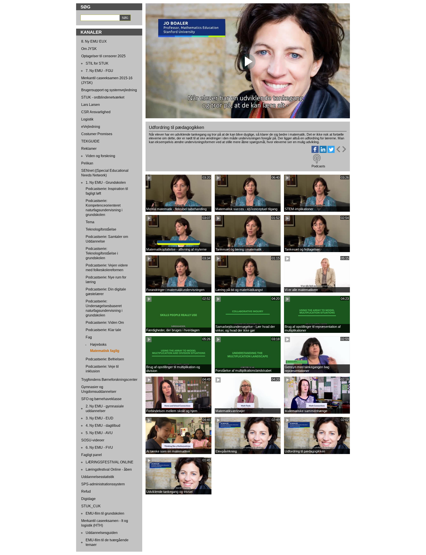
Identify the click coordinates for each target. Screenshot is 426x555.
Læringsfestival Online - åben (109, 469)
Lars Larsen (90, 105)
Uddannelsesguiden (102, 533)
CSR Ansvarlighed (95, 112)
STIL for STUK (97, 63)
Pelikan (87, 163)
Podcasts (318, 166)
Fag (89, 337)
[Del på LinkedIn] (323, 152)
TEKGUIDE (90, 141)
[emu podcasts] (317, 159)
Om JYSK (89, 49)
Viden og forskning (100, 156)
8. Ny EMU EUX (94, 41)
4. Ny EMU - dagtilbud (103, 425)
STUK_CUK (91, 506)
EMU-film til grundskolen (105, 513)
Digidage (88, 499)
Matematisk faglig (104, 351)
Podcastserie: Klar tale (103, 330)
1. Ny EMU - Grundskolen (106, 182)
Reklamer (89, 148)
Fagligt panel (91, 455)
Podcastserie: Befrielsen (105, 359)
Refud (86, 491)
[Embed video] (341, 149)
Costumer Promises (96, 134)
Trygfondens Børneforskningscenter (109, 379)
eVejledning (90, 126)
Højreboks (98, 344)
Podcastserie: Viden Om (105, 322)
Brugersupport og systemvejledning (109, 90)
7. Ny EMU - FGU (99, 71)
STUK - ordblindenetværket (102, 97)
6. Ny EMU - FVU (99, 447)
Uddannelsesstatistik (97, 477)
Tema (90, 222)
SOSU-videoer (92, 440)
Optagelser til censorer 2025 (103, 56)
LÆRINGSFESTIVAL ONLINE (109, 462)
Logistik (87, 119)
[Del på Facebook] (315, 152)
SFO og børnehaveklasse (101, 399)
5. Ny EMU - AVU (99, 433)
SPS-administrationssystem (103, 484)
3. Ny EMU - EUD (99, 418)
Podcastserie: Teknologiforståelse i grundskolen (102, 253)
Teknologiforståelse (101, 229)
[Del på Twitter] (331, 152)
